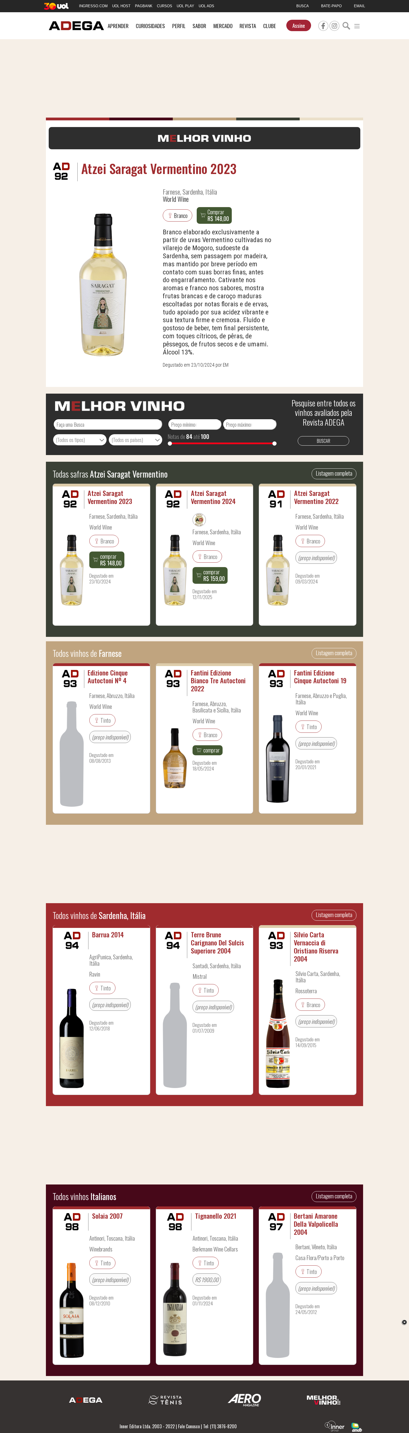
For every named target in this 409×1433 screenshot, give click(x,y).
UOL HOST (121, 6)
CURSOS (164, 6)
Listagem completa (334, 473)
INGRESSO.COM (93, 6)
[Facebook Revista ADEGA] (323, 25)
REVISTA (248, 26)
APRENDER (118, 26)
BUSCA (302, 6)
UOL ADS (206, 6)
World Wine (176, 199)
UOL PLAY (185, 6)
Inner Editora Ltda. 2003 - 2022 (147, 1426)
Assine (298, 25)
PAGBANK (143, 6)
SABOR (199, 26)
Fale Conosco (189, 1426)
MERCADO (223, 26)
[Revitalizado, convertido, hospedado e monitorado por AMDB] (356, 1426)
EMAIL (359, 6)
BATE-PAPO (331, 6)
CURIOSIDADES (150, 26)
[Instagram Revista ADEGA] (334, 25)
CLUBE (269, 26)
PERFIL (179, 26)
